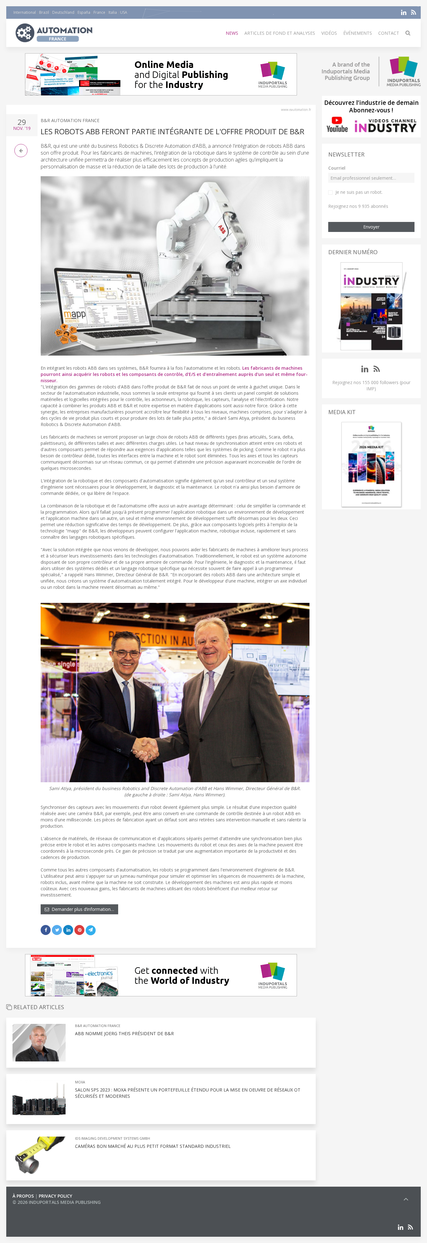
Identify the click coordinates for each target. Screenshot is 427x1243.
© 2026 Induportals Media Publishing (57, 1202)
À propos (23, 1196)
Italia (112, 12)
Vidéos (329, 33)
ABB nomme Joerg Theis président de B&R (124, 1033)
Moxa (80, 1082)
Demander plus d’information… (81, 909)
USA (123, 12)
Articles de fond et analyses (279, 33)
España (84, 12)
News (232, 33)
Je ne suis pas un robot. (359, 192)
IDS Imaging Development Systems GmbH (112, 1138)
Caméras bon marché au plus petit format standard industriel (153, 1146)
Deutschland (63, 12)
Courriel (336, 168)
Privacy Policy (55, 1196)
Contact (388, 33)
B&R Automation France (70, 120)
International (24, 12)
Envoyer (371, 227)
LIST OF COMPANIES (34, 1208)
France (99, 12)
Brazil (44, 12)
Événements (357, 33)
